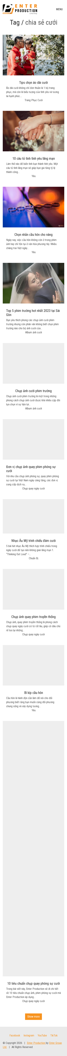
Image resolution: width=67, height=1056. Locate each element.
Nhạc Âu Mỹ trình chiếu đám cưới (33, 541)
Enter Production (36, 1043)
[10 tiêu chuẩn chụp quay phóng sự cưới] (33, 848)
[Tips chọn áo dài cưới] (33, 55)
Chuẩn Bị (33, 558)
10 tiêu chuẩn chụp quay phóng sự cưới (33, 983)
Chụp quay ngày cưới (33, 488)
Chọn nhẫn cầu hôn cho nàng (33, 235)
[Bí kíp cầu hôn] (33, 665)
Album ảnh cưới (33, 332)
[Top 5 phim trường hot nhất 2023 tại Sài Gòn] (33, 283)
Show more (33, 1016)
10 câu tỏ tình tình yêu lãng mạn (33, 158)
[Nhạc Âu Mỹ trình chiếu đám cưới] (33, 516)
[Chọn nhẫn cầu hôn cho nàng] (33, 207)
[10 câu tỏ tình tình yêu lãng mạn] (33, 131)
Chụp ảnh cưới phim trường (33, 391)
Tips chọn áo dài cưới (33, 83)
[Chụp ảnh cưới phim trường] (33, 363)
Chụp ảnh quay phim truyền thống (33, 617)
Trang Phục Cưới (34, 100)
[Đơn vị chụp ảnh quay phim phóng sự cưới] (33, 439)
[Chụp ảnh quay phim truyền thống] (33, 589)
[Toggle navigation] (59, 9)
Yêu (34, 176)
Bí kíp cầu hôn (33, 693)
